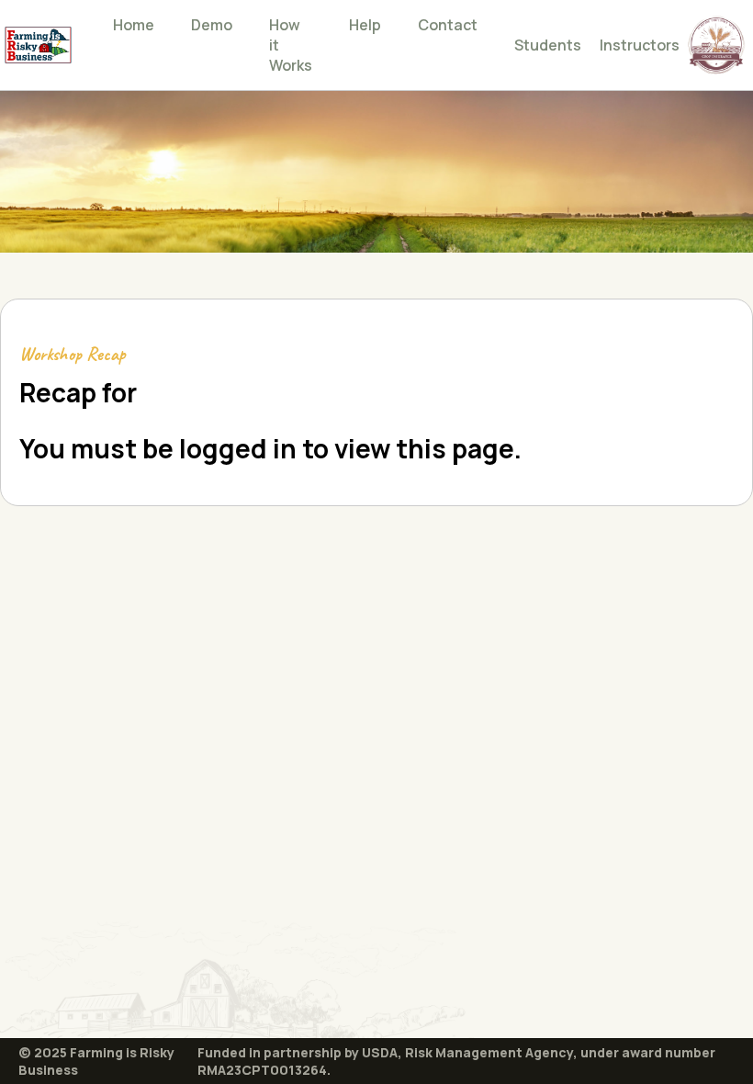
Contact (448, 25)
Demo (211, 25)
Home (133, 25)
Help (365, 25)
